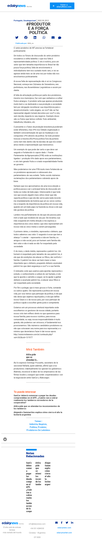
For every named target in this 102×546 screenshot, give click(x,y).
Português (18, 21)
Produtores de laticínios (38, 430)
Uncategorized (29, 21)
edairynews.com (64, 528)
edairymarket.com (64, 533)
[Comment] (59, 38)
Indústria (33, 424)
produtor (42, 427)
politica (33, 427)
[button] (17, 37)
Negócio (43, 424)
